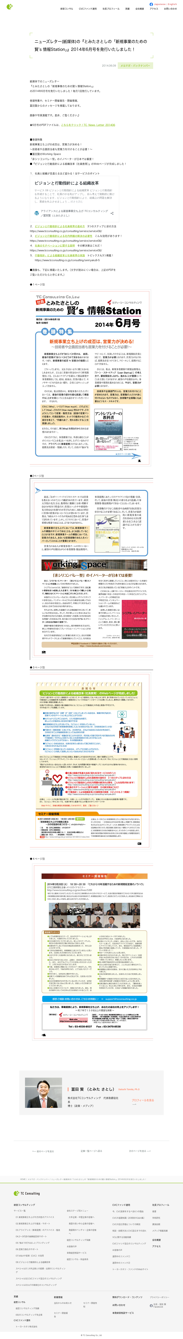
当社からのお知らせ (63, 1303)
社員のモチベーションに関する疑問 (55, 245)
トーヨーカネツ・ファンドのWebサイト (130, 1269)
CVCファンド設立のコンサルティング (129, 1243)
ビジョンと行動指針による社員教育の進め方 (60, 226)
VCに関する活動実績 (121, 1237)
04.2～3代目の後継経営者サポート (31, 1236)
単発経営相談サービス (76, 1253)
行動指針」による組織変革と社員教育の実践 (60, 255)
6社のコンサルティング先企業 (29, 1315)
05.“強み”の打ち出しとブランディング (33, 1243)
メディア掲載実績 (160, 1231)
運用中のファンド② (121, 1263)
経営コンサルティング (24, 1205)
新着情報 (58, 1297)
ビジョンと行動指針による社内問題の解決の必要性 (63, 235)
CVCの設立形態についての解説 (126, 1224)
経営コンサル (66, 8)
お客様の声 (72, 1246)
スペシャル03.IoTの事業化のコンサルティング (36, 1285)
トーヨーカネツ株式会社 (26, 1326)
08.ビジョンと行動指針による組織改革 (33, 1262)
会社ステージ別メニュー (77, 1211)
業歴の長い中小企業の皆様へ (81, 1223)
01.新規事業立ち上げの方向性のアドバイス (35, 1217)
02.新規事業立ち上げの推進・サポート (33, 1223)
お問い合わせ (170, 8)
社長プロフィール (111, 8)
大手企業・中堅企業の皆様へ (81, 1217)
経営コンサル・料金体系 (77, 1259)
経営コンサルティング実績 (78, 1240)
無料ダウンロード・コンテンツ (127, 1297)
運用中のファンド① (121, 1256)
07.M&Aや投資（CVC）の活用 (30, 1256)
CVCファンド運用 (88, 8)
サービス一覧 (20, 1211)
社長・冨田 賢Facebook (160, 1305)
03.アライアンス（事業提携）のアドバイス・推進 (38, 1230)
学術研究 (156, 1218)
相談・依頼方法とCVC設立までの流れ (129, 1231)
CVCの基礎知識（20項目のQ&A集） (128, 1218)
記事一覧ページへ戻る (91, 1151)
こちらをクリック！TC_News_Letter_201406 (88, 124)
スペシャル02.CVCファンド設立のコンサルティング (39, 1278)
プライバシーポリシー (159, 1297)
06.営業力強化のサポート (27, 1249)
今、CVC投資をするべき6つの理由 (128, 1211)
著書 (154, 1211)
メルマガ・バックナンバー (135, 65)
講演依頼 (156, 1224)
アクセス (154, 8)
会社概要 (139, 8)
